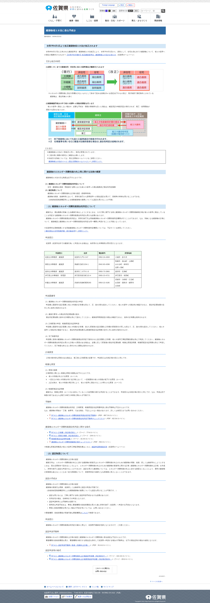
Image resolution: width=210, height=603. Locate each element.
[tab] (55, 18)
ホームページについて (55, 587)
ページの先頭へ (157, 581)
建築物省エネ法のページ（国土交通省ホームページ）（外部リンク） (76, 161)
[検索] (163, 11)
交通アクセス (53, 597)
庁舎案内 (68, 597)
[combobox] (151, 11)
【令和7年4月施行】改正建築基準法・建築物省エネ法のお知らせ (91, 55)
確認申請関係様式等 (99, 447)
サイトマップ (108, 587)
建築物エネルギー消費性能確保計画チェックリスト (71, 442)
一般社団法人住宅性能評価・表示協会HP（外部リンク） (66, 231)
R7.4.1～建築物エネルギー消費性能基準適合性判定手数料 (73, 415)
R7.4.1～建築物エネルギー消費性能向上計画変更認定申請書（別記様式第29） (81, 559)
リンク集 (95, 587)
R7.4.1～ (54, 418)
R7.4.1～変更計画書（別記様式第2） (65, 436)
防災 (122, 5)
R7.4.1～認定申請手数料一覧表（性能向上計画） (70, 545)
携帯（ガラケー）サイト (77, 587)
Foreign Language (108, 5)
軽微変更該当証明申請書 (61, 439)
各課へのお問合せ (84, 597)
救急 (130, 5)
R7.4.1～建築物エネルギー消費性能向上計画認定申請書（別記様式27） (79, 556)
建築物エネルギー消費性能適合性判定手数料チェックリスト (81, 418)
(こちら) (85, 513)
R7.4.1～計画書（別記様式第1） (64, 432)
